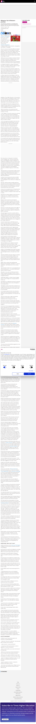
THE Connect (18, 693)
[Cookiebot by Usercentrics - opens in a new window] (31, 349)
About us (18, 685)
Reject (18, 373)
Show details (31, 370)
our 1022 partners (7, 354)
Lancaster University (13, 446)
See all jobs (24, 22)
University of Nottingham (5, 36)
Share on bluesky (2, 33)
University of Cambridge (15, 471)
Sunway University (9, 442)
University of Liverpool (5, 502)
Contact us (18, 683)
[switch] (13, 367)
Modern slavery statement (18, 697)
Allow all (29, 373)
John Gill (2, 29)
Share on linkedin (4, 33)
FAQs (18, 682)
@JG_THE (4, 31)
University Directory (18, 698)
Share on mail (10, 33)
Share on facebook (8, 33)
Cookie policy (18, 690)
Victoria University (13, 468)
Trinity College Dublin (4, 471)
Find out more (5, 719)
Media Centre (18, 695)
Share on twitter (6, 33)
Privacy (18, 688)
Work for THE (18, 687)
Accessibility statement (18, 692)
